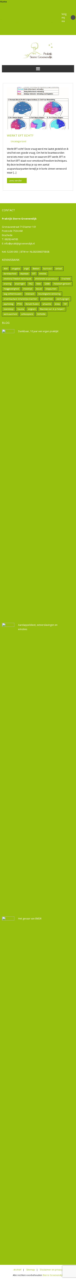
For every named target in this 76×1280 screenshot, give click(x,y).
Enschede (66, 278)
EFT (47, 26)
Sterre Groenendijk (53, 1275)
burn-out (47, 268)
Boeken (31, 5)
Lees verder (15, 180)
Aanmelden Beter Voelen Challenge (26, 1)
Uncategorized (18, 141)
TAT (56, 19)
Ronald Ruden (32, 304)
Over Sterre (14, 19)
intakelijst (27, 288)
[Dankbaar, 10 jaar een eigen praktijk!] (8, 475)
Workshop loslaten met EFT (31, 33)
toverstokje (8, 309)
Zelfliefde (41, 314)
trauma (20, 309)
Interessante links (9, 15)
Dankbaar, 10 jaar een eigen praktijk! (38, 331)
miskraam (30, 293)
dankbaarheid (10, 273)
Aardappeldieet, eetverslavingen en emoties (37, 627)
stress (57, 304)
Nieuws (4, 19)
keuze (39, 288)
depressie (24, 273)
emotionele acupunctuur (46, 278)
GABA (47, 283)
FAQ (31, 283)
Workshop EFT (8, 33)
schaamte (47, 304)
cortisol (59, 268)
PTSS (19, 304)
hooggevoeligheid (11, 288)
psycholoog (8, 304)
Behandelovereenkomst (13, 5)
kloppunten (51, 288)
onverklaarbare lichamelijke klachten (20, 299)
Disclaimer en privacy (31, 12)
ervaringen (20, 283)
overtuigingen (63, 299)
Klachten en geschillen (40, 15)
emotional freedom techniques (17, 278)
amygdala (16, 268)
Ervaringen (48, 12)
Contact (4, 12)
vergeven (32, 309)
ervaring (7, 283)
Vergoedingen (8, 22)
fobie (38, 283)
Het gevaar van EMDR (30, 918)
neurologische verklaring (49, 293)
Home (3, 1)
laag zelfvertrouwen (13, 293)
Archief (50, 1)
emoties (42, 273)
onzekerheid (47, 299)
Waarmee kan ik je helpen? (30, 22)
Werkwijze (50, 22)
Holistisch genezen (62, 283)
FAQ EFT (23, 15)
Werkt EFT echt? (20, 135)
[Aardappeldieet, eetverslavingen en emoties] (8, 769)
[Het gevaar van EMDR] (8, 1062)
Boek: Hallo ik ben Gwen (40, 8)
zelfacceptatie (27, 314)
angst (26, 268)
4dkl (6, 268)
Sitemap (49, 19)
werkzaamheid (10, 314)
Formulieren (51, 29)
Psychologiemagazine (33, 19)
